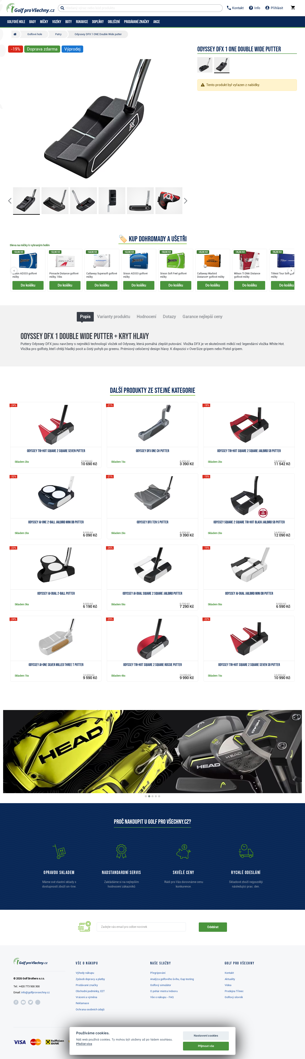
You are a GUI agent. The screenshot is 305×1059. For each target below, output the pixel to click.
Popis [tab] (85, 316)
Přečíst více (84, 1043)
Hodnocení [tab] (146, 316)
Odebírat (212, 927)
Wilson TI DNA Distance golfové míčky (247, 275)
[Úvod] (16, 34)
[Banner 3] (152, 796)
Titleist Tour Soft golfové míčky (284, 275)
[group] (152, 270)
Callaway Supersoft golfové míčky (101, 275)
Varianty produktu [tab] (113, 316)
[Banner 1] (146, 796)
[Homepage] (30, 8)
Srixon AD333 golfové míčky (24, 275)
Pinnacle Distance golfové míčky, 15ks (63, 275)
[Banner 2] (149, 796)
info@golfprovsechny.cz (35, 992)
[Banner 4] (156, 796)
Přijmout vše (206, 1046)
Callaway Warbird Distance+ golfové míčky (210, 275)
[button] (13, 120)
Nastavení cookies (206, 1035)
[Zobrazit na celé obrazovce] (13, 61)
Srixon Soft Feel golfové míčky (173, 275)
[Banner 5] (159, 796)
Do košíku (28, 285)
